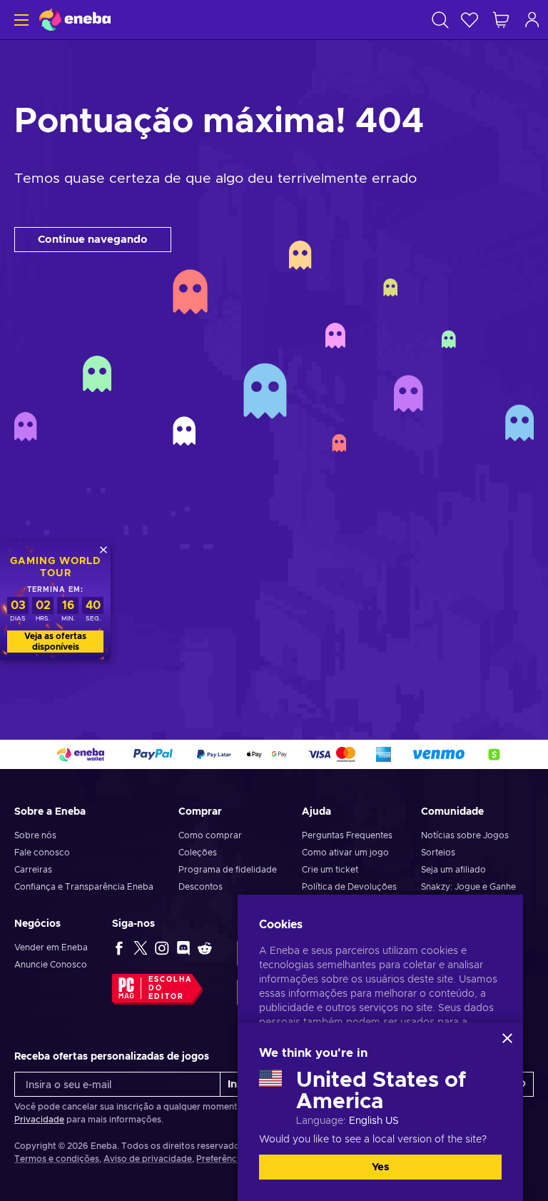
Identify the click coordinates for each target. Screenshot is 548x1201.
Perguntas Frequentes (347, 835)
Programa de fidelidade (227, 869)
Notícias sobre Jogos (465, 835)
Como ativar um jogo (345, 852)
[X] (140, 947)
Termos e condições (56, 1159)
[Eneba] (75, 20)
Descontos (200, 887)
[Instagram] (162, 947)
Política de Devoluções (349, 887)
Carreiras (33, 869)
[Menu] (19, 19)
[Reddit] (205, 947)
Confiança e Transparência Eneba (83, 887)
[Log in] (532, 19)
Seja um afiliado (453, 869)
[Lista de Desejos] (469, 19)
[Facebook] (119, 947)
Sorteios (438, 852)
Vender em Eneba (51, 947)
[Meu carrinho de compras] (501, 19)
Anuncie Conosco (50, 964)
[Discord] (183, 947)
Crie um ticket (330, 869)
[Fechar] (507, 1038)
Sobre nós (35, 835)
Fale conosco (42, 852)
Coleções (197, 852)
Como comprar (210, 835)
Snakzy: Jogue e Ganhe (468, 887)
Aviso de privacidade (147, 1159)
